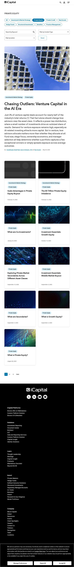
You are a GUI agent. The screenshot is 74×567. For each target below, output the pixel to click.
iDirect (9, 495)
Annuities (40, 24)
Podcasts (10, 461)
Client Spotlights (12, 521)
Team (9, 533)
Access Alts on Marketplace (16, 411)
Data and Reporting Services (16, 435)
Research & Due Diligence (16, 497)
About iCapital (12, 512)
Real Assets (62, 20)
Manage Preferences (20, 563)
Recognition (11, 530)
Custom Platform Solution (16, 413)
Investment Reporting (14, 425)
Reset (42, 38)
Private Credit (50, 20)
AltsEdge (10, 457)
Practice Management (53, 24)
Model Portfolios (13, 499)
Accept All (62, 563)
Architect (10, 430)
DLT (8, 432)
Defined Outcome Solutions (16, 483)
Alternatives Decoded (14, 463)
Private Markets (12, 478)
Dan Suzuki (38, 150)
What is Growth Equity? (51, 317)
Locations (10, 535)
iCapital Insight (12, 439)
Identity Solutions (13, 442)
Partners (10, 528)
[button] (68, 2)
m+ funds (10, 490)
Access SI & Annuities (14, 415)
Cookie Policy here (40, 551)
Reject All (43, 563)
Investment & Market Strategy (20, 20)
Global (9, 514)
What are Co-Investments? (19, 232)
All (7, 20)
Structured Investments (25, 24)
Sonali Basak (10, 150)
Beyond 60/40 (12, 466)
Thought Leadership (14, 454)
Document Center (13, 428)
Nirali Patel (17, 150)
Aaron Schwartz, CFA (26, 150)
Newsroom (11, 516)
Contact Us (11, 526)
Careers (10, 523)
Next (17, 374)
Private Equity (38, 20)
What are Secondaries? (18, 317)
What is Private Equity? (18, 355)
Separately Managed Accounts (17, 488)
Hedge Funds (10, 24)
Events (9, 519)
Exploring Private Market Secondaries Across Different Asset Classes (18, 276)
